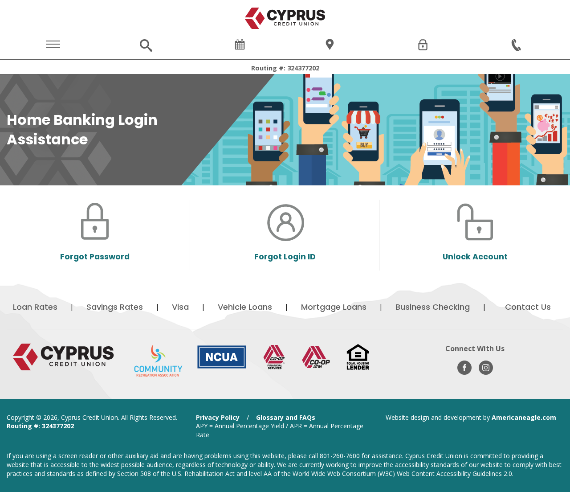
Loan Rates (35, 306)
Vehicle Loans (245, 306)
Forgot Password (95, 256)
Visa (180, 306)
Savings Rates (114, 306)
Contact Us (528, 306)
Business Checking (432, 306)
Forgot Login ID (285, 256)
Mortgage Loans (333, 306)
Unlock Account (475, 256)
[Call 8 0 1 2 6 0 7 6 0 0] (517, 45)
